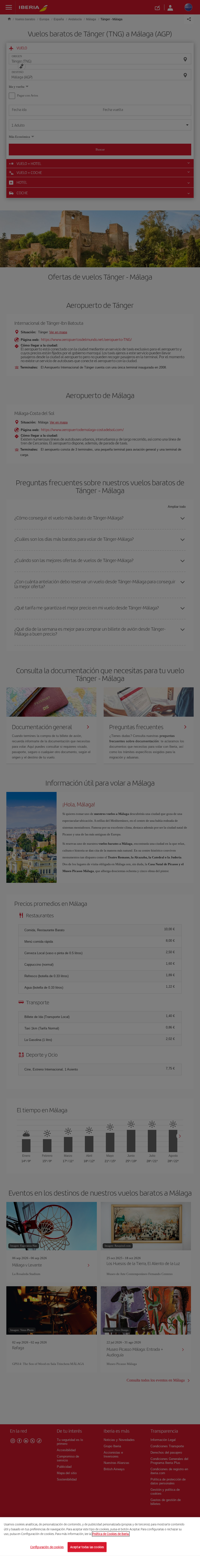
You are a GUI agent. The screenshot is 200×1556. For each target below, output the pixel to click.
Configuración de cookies (47, 1547)
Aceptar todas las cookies (87, 1547)
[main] (100, 1536)
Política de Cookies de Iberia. (110, 1534)
